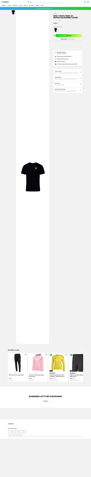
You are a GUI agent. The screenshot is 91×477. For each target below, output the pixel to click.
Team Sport (45, 401)
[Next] (82, 350)
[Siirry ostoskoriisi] (88, 1)
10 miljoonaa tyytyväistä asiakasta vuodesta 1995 (67, 64)
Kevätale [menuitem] (37, 5)
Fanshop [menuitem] (9, 5)
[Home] (5, 2)
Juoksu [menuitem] (20, 5)
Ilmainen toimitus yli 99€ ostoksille (64, 56)
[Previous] (79, 350)
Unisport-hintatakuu (61, 61)
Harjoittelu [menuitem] (15, 5)
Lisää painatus (68, 39)
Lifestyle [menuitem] (25, 5)
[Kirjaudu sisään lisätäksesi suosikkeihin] (54, 35)
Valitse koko (69, 35)
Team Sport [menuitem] (31, 5)
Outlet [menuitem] (42, 5)
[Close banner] (89, 8)
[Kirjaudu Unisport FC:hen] (85, 1)
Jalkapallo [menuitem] (3, 5)
